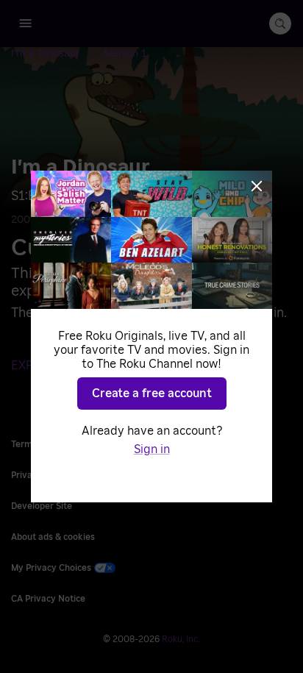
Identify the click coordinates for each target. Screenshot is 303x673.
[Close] (256, 186)
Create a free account (152, 393)
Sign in (152, 449)
